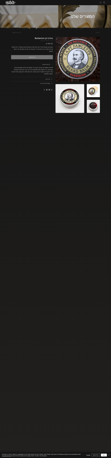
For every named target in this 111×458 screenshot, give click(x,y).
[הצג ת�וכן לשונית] (52, 79)
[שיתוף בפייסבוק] (49, 90)
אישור (103, 455)
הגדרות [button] (88, 455)
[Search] (100, 2)
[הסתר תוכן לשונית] (52, 64)
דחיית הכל (95, 455)
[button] (104, 2)
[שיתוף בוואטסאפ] (52, 90)
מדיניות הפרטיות (6, 456)
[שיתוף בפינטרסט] (47, 90)
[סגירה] (109, 455)
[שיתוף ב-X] (44, 90)
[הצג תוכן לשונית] (52, 83)
